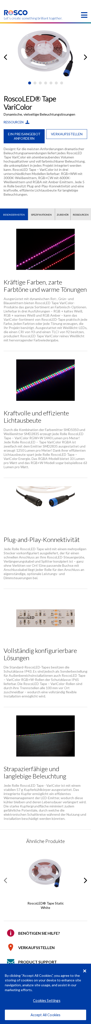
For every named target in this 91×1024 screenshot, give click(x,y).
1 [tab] (29, 83)
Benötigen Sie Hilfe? (39, 933)
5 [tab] (51, 83)
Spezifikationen (41, 214)
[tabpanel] (45, 53)
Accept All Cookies (46, 1015)
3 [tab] (40, 83)
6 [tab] (56, 83)
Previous (5, 57)
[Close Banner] (84, 971)
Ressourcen (14, 122)
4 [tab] (45, 83)
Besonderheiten (14, 214)
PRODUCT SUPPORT (37, 962)
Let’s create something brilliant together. (16, 18)
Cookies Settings (46, 1000)
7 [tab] (61, 83)
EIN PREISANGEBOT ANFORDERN (24, 136)
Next (85, 57)
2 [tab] (34, 83)
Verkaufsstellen (67, 134)
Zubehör (63, 214)
